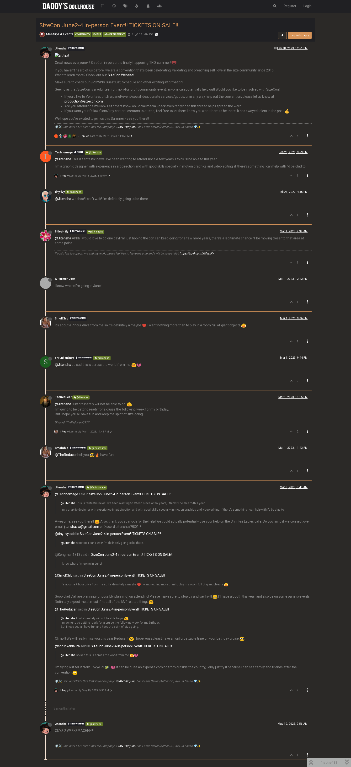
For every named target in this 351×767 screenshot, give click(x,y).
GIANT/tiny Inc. (126, 127)
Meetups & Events (59, 34)
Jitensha (60, 48)
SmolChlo (61, 318)
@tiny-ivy (62, 534)
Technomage (64, 152)
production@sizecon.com (83, 101)
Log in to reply (300, 35)
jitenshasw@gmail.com (81, 527)
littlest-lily (61, 231)
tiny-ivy (60, 192)
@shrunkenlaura (67, 646)
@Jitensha (94, 152)
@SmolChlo (64, 575)
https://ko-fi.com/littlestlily (197, 253)
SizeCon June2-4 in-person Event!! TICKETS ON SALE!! (129, 494)
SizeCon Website (120, 75)
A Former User (65, 279)
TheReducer (63, 397)
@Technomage (97, 487)
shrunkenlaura (64, 358)
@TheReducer (98, 448)
